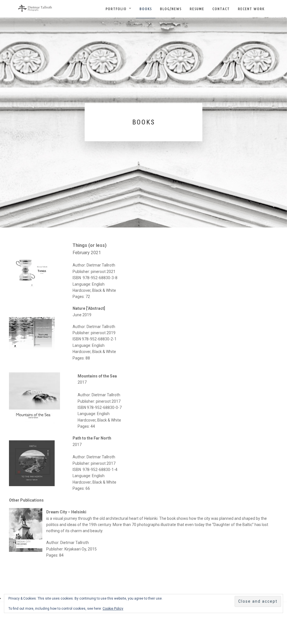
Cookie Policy (113, 609)
